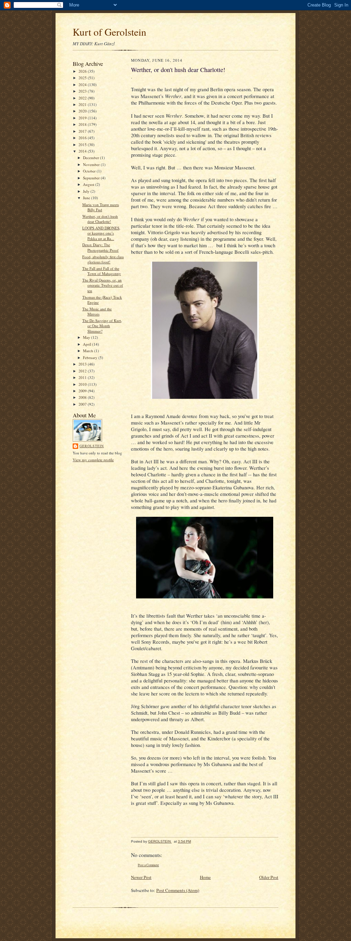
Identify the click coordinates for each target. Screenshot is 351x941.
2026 (83, 71)
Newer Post (141, 877)
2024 (83, 84)
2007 (83, 404)
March (88, 350)
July (86, 191)
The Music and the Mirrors (97, 311)
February (90, 357)
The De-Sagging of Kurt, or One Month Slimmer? (102, 326)
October (90, 171)
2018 (83, 124)
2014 (83, 151)
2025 (83, 77)
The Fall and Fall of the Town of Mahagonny (101, 271)
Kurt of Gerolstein (109, 31)
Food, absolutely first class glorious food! (103, 259)
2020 (83, 111)
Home (205, 877)
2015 (83, 144)
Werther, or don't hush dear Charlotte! (100, 219)
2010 (83, 384)
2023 (83, 91)
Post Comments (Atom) (177, 890)
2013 (83, 364)
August (89, 184)
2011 (83, 377)
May (87, 337)
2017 (83, 131)
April (87, 344)
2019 (83, 117)
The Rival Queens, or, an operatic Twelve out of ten (102, 285)
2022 (83, 97)
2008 (83, 397)
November (92, 164)
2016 (83, 137)
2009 (83, 390)
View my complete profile (93, 459)
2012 (83, 370)
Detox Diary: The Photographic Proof (100, 247)
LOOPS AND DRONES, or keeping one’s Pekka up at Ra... (101, 233)
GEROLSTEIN (92, 445)
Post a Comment (148, 865)
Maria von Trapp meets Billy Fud (100, 207)
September (92, 177)
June (87, 197)
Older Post (268, 877)
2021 (83, 104)
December (91, 157)
